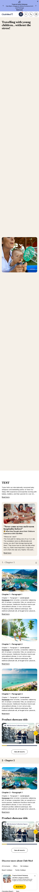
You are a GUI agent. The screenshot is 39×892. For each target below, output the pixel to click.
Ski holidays (24, 866)
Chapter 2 (8, 761)
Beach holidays (7, 870)
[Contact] (31, 14)
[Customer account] (26, 14)
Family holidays (20, 870)
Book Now (19, 887)
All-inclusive (6, 866)
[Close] (35, 876)
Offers (15, 866)
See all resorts (19, 752)
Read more (6, 497)
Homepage (6, 600)
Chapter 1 (8, 562)
